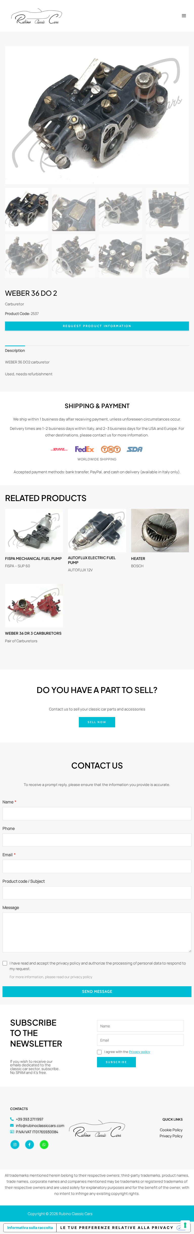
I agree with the (127, 1051)
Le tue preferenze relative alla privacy (117, 1227)
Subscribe (116, 1062)
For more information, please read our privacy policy (51, 976)
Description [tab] (15, 350)
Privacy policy (139, 1051)
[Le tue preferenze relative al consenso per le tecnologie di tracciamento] (185, 1225)
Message (11, 907)
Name (9, 802)
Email (9, 854)
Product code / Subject (24, 881)
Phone (9, 828)
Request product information (97, 326)
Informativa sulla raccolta (30, 1227)
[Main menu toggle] (184, 16)
